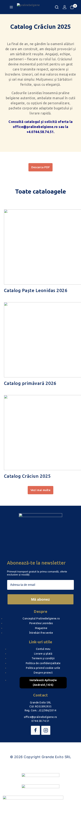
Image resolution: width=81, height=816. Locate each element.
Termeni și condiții (43, 658)
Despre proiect (43, 672)
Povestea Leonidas (41, 623)
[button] (40, 490)
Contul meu (43, 648)
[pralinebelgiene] (36, 7)
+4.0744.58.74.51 (40, 132)
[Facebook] (35, 730)
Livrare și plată (43, 653)
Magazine (41, 628)
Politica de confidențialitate (43, 663)
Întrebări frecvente (41, 632)
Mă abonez (40, 599)
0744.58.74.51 (40, 720)
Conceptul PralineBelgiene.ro (41, 618)
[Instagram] (45, 730)
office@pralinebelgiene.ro (35, 127)
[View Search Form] (57, 7)
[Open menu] (11, 7)
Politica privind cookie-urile (43, 667)
